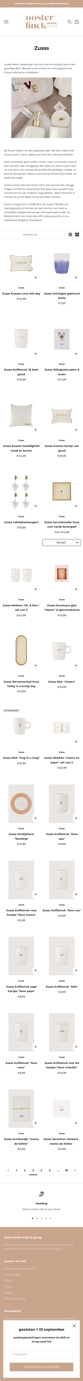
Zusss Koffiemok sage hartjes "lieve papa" (21, 989)
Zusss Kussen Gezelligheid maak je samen (21, 448)
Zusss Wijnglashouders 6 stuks (62, 372)
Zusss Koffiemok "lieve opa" (62, 836)
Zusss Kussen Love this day (21, 293)
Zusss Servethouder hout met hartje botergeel (61, 524)
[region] (41, 1201)
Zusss (21, 287)
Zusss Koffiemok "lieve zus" (62, 910)
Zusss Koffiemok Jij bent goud (21, 372)
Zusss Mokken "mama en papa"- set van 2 (61, 760)
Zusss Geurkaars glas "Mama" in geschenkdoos (62, 607)
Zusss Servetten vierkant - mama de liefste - (62, 1141)
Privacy (8, 1286)
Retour (8, 1280)
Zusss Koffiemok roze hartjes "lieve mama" (21, 912)
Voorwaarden (12, 1274)
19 (66, 1170)
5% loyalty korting (15, 1298)
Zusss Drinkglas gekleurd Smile (62, 296)
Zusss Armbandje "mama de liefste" (21, 1141)
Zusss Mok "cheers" (61, 681)
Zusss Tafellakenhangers (21, 522)
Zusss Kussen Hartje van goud (62, 448)
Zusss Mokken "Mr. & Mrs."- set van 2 (21, 607)
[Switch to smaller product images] (77, 234)
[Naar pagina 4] (75, 1170)
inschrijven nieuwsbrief (41, 1366)
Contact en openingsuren (19, 1268)
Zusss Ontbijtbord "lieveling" (21, 836)
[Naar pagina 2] (8, 1170)
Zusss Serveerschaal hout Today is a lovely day (21, 684)
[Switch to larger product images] (70, 234)
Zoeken (8, 1292)
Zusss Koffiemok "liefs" (62, 986)
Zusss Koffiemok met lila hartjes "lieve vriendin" (62, 1065)
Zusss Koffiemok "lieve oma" (21, 1065)
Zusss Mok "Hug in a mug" (21, 757)
